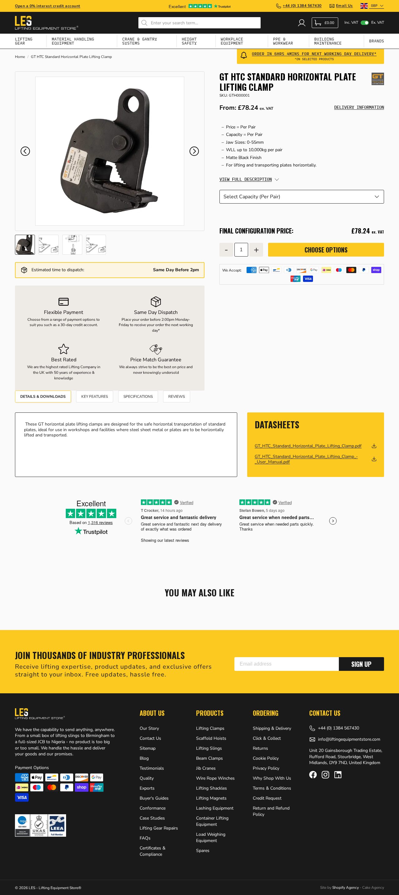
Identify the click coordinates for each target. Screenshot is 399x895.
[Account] (301, 22)
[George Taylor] (378, 79)
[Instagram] (325, 774)
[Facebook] (313, 774)
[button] (25, 151)
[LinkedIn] (338, 774)
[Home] (46, 23)
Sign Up (361, 664)
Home (20, 57)
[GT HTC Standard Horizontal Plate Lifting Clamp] (109, 151)
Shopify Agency (345, 887)
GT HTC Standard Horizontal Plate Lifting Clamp (71, 57)
